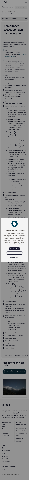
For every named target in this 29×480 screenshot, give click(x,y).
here (20, 244)
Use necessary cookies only (14, 253)
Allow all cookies (14, 248)
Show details (14, 257)
